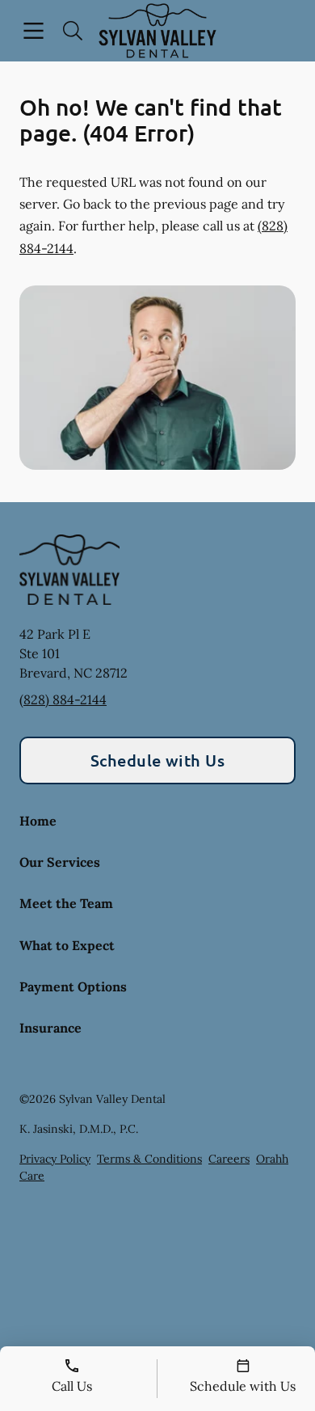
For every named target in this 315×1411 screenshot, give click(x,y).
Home (38, 821)
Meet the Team (66, 903)
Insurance (50, 1028)
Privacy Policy (54, 1158)
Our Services (59, 862)
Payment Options (73, 986)
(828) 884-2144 (63, 699)
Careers (229, 1158)
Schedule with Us (157, 760)
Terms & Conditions (149, 1158)
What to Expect (67, 945)
